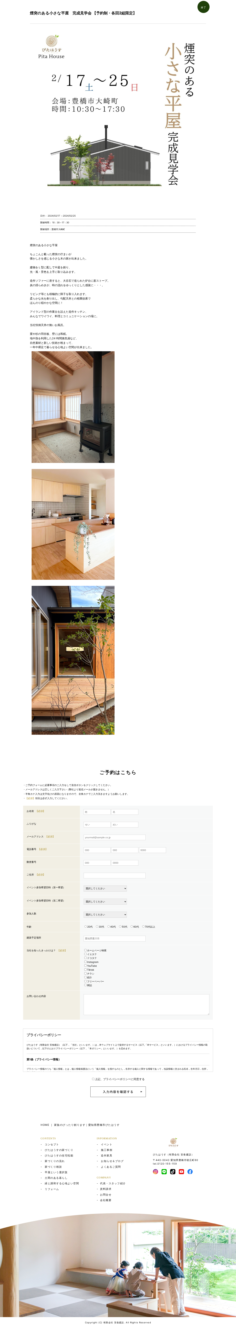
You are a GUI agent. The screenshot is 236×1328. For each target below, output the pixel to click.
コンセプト (52, 1144)
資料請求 (105, 1189)
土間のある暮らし (56, 1177)
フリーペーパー (95, 981)
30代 (101, 926)
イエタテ (92, 954)
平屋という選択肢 (56, 1172)
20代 (90, 926)
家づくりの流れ (55, 1161)
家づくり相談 (53, 1166)
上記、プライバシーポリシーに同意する (120, 1079)
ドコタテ (92, 957)
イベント (106, 1144)
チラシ (90, 973)
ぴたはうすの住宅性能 (59, 1155)
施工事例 (106, 1150)
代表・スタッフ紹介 (113, 1183)
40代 (113, 926)
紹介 (89, 977)
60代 (136, 926)
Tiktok (90, 969)
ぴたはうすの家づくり (59, 1150)
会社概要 (105, 1200)
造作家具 (106, 1155)
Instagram (92, 961)
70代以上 (150, 926)
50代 (124, 926)
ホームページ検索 (96, 950)
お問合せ (105, 1194)
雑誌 (89, 985)
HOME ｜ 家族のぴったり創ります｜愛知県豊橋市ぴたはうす (80, 1124)
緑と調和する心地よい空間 (62, 1183)
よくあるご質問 (111, 1166)
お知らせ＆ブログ (112, 1161)
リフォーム (52, 1189)
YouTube (92, 965)
